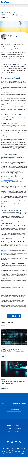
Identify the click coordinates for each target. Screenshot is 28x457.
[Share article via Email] (19, 316)
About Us (9, 425)
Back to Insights (6, 5)
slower (9, 301)
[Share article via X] (13, 316)
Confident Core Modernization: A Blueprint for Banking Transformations (12, 350)
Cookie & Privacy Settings (23, 451)
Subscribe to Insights (14, 409)
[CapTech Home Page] (5, 2)
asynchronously (4, 250)
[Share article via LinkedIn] (16, 316)
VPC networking (15, 173)
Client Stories (18, 428)
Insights (8, 431)
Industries (9, 428)
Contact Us (9, 434)
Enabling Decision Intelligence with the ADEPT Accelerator (13, 382)
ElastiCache (3, 251)
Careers (17, 431)
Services (17, 425)
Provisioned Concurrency (8, 180)
